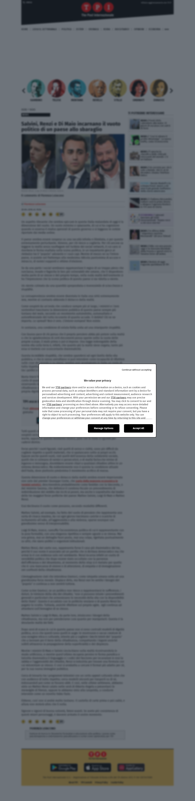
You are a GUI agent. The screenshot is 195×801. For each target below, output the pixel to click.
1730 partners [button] (63, 387)
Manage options (103, 428)
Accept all (138, 428)
